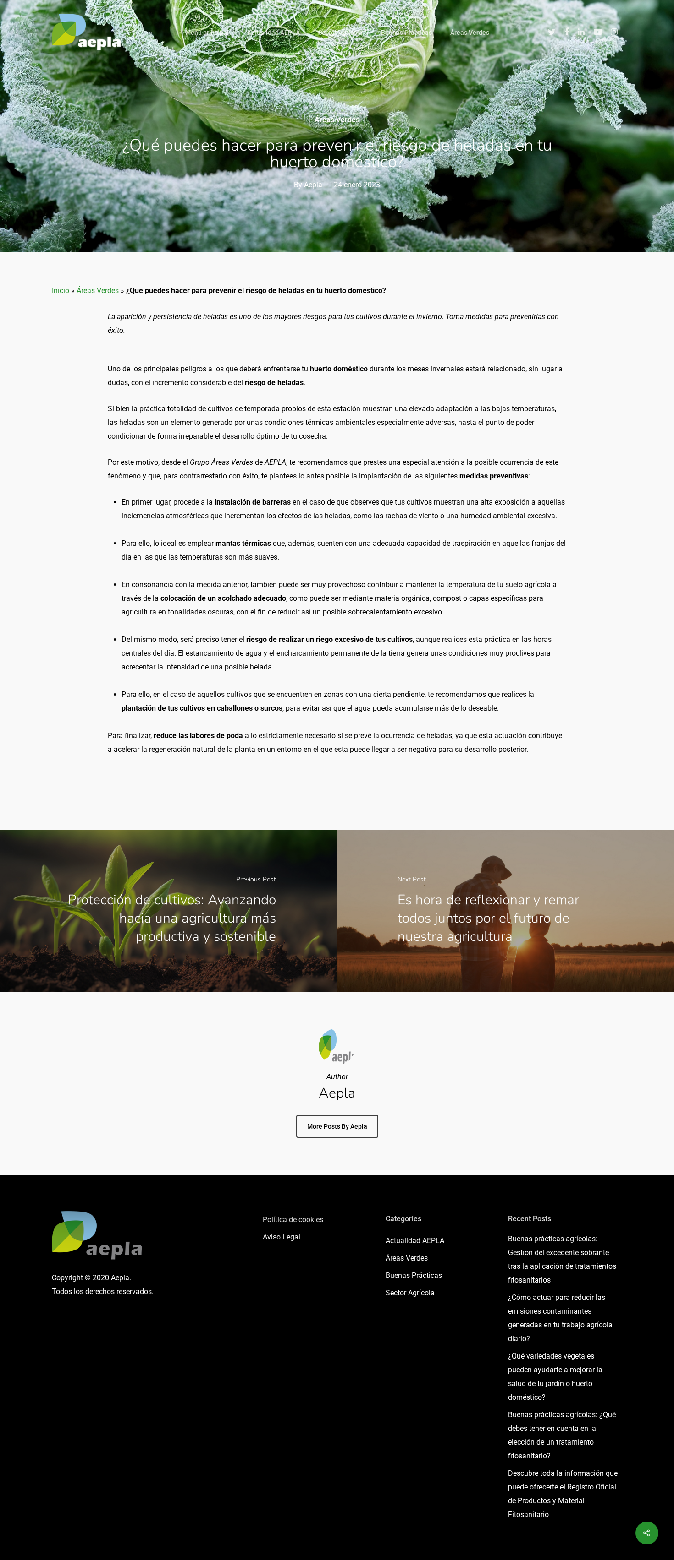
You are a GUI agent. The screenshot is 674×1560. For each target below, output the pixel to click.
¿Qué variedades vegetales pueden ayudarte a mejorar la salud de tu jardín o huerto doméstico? (555, 1377)
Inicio (60, 290)
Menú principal (207, 32)
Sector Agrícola (340, 32)
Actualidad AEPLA (273, 32)
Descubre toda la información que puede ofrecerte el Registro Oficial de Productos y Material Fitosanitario (563, 1494)
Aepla (313, 184)
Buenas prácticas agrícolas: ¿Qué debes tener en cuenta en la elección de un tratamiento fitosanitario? (562, 1435)
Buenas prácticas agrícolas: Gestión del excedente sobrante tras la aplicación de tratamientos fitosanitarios (562, 1259)
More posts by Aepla (337, 1126)
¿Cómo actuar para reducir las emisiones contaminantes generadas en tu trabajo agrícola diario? (560, 1318)
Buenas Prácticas (406, 32)
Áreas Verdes (469, 32)
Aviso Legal (281, 1237)
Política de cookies (293, 1219)
